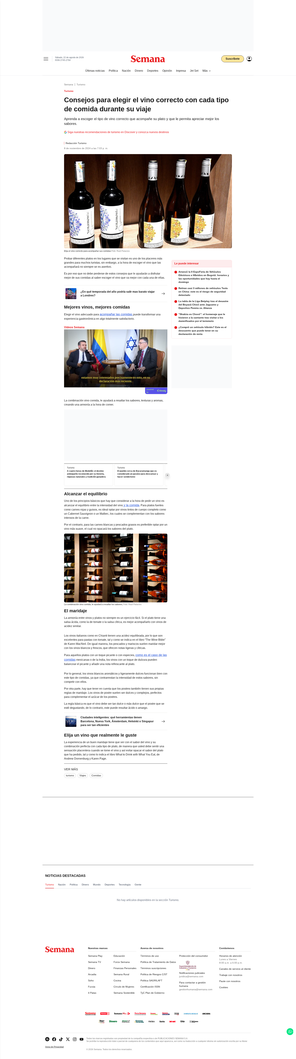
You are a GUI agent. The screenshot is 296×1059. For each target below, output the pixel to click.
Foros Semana (122, 962)
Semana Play (95, 956)
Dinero (91, 968)
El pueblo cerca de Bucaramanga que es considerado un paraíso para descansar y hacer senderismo (137, 474)
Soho (91, 980)
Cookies (223, 987)
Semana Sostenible (124, 992)
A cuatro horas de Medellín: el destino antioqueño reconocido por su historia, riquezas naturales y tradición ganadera (86, 474)
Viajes (82, 775)
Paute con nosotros (229, 981)
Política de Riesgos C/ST (153, 974)
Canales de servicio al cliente (235, 969)
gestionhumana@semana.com (195, 989)
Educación (119, 956)
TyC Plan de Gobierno (152, 992)
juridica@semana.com (191, 976)
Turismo (81, 84)
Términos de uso (149, 956)
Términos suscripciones (153, 968)
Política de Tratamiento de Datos (158, 962)
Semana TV (94, 962)
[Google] (47, 1039)
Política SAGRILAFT (151, 980)
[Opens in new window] (54, 1039)
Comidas (96, 775)
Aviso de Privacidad (58, 1047)
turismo (70, 775)
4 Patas (92, 992)
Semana (68, 84)
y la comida (131, 505)
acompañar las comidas (116, 314)
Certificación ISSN (150, 986)
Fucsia (91, 986)
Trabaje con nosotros (230, 975)
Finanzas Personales (125, 968)
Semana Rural (121, 974)
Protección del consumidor (193, 956)
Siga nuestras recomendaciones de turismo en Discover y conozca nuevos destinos (118, 132)
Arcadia (92, 974)
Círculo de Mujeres (124, 986)
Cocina (117, 980)
